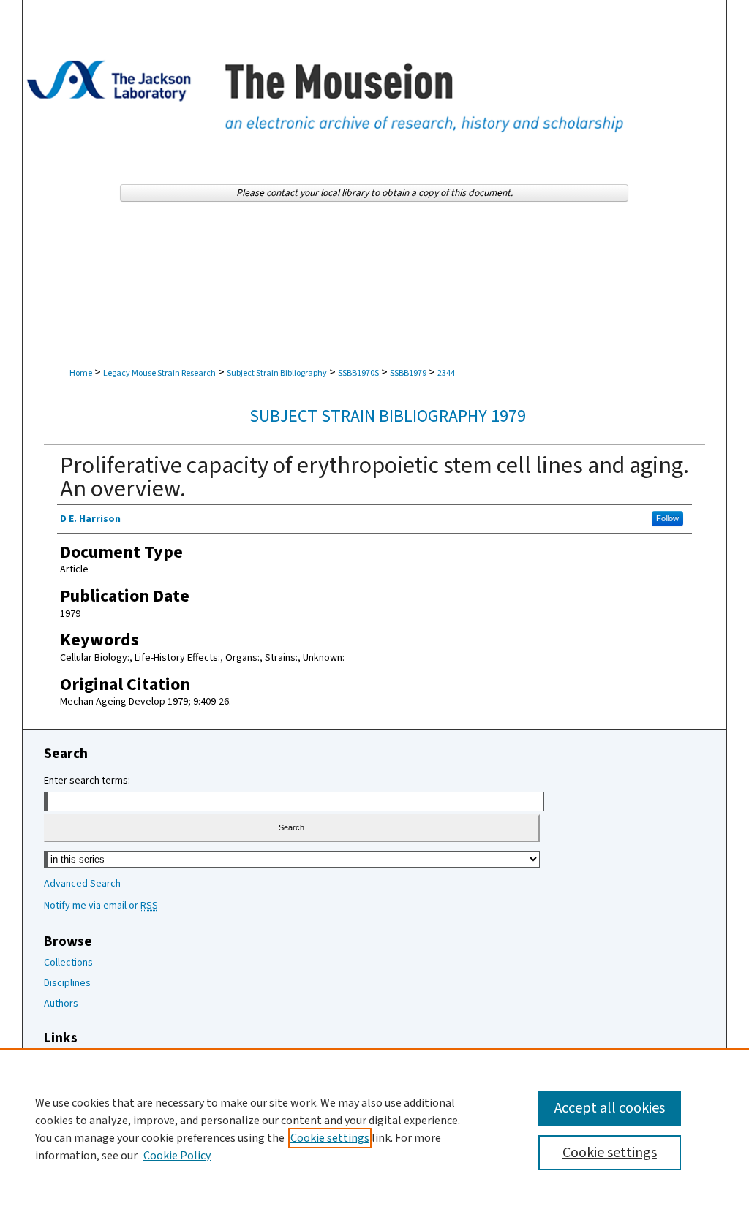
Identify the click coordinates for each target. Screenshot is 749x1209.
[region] (374, 1128)
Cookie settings (329, 1138)
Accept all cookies (609, 1108)
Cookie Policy (177, 1156)
